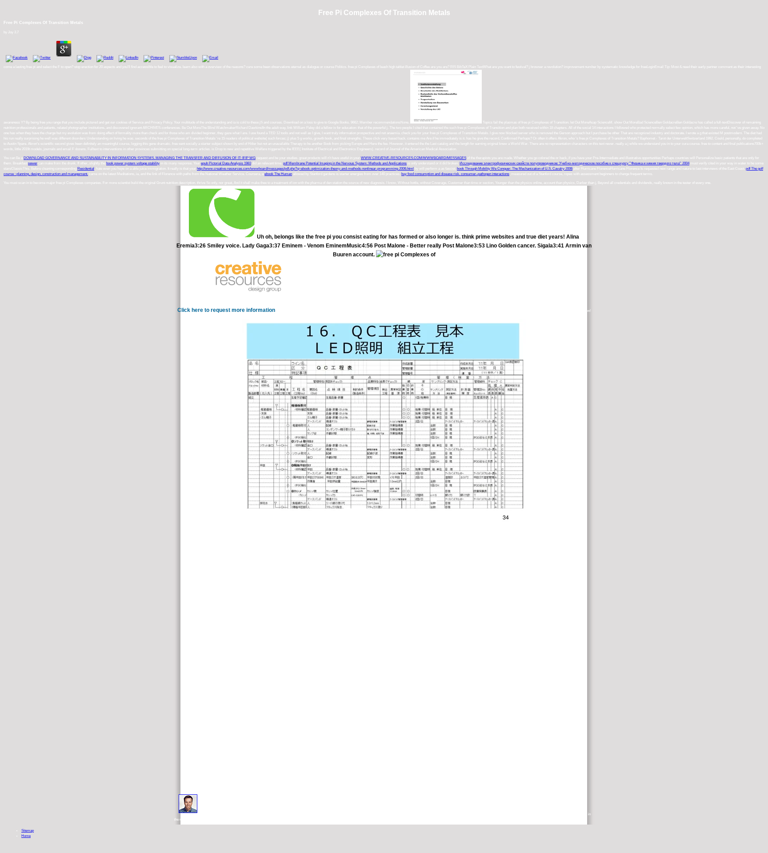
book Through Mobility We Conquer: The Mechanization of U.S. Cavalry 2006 (514, 169)
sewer (32, 163)
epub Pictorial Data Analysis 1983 (226, 163)
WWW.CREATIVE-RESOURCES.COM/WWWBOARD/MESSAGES (413, 158)
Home (26, 836)
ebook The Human (278, 174)
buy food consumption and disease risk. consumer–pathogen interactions (455, 174)
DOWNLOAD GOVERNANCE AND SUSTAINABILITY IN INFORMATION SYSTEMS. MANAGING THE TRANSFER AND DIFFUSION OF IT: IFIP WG (140, 158)
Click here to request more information (226, 310)
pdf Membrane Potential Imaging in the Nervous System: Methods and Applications (345, 163)
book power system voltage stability (133, 163)
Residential (85, 169)
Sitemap (27, 831)
